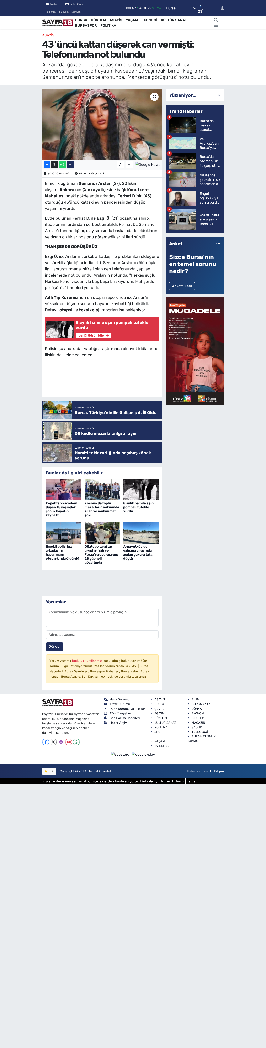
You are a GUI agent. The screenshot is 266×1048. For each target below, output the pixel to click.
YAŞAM (132, 20)
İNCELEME (199, 718)
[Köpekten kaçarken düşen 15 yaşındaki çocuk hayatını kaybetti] (63, 489)
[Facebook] (45, 742)
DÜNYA (197, 709)
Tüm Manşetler (120, 713)
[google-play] (143, 754)
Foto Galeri (77, 4)
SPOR (158, 732)
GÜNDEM (98, 20)
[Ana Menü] (216, 25)
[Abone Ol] (147, 164)
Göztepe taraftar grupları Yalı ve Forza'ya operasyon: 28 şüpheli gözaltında (101, 554)
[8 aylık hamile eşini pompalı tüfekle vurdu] (141, 489)
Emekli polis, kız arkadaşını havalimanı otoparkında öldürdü (62, 552)
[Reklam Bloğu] (195, 351)
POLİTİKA (108, 25)
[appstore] (120, 754)
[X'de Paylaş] (54, 164)
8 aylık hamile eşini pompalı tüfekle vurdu (139, 507)
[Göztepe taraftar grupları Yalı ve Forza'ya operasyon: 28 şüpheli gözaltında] (102, 533)
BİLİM (196, 699)
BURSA (81, 20)
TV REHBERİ (163, 746)
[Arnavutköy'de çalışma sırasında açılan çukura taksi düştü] (141, 533)
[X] (53, 742)
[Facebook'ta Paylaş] (47, 164)
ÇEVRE (159, 709)
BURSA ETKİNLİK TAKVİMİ (64, 12)
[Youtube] (68, 742)
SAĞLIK (197, 727)
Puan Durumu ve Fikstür (127, 709)
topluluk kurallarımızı (87, 661)
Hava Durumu (119, 699)
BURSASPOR (86, 25)
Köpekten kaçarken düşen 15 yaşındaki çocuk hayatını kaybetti (61, 509)
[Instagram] (61, 742)
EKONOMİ (149, 20)
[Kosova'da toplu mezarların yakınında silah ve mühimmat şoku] (102, 489)
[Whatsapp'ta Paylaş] (62, 164)
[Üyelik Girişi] (220, 8)
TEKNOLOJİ (200, 732)
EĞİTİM (159, 713)
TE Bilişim (216, 771)
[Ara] (216, 20)
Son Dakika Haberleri (125, 718)
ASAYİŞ (116, 20)
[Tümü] (218, 95)
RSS (51, 771)
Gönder (55, 646)
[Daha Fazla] (70, 164)
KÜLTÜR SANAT (174, 20)
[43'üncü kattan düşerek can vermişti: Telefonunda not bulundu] (102, 124)
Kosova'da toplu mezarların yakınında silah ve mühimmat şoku (102, 509)
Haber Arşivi (119, 723)
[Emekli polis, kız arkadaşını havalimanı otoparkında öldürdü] (63, 533)
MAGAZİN (198, 723)
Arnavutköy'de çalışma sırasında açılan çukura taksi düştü (138, 552)
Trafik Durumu (120, 704)
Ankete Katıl (182, 286)
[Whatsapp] (76, 742)
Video (54, 4)
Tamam (192, 781)
